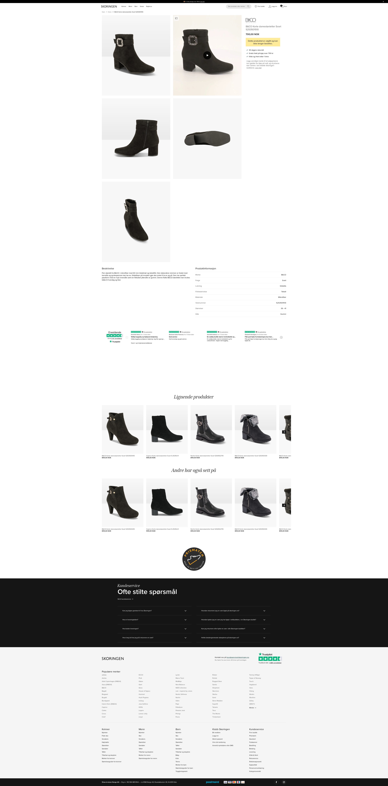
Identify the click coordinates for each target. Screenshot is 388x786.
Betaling (252, 749)
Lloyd (141, 717)
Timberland (216, 717)
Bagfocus (149, 6)
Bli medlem (216, 732)
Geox (140, 688)
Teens (178, 762)
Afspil (207, 55)
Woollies (252, 697)
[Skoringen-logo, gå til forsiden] (109, 6)
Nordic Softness (181, 694)
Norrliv (178, 697)
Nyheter (105, 732)
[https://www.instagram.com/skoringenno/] (284, 782)
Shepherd (215, 688)
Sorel (214, 697)
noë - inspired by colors (184, 691)
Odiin (177, 701)
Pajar (177, 704)
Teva (214, 710)
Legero (141, 710)
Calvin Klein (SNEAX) (109, 704)
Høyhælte (105, 742)
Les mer (202, 1)
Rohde (214, 678)
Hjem (103, 12)
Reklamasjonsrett (255, 762)
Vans (251, 688)
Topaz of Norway (255, 678)
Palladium (179, 707)
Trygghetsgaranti (181, 771)
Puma (178, 717)
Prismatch (252, 736)
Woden (251, 694)
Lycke (178, 675)
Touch (251, 681)
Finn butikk (253, 732)
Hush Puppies (143, 697)
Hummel (142, 694)
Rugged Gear (217, 681)
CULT (104, 717)
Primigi (178, 714)
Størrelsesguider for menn (148, 758)
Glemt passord (217, 739)
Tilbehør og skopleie (109, 755)
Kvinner (124, 6)
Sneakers (105, 739)
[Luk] (383, 1)
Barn (136, 6)
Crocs (104, 714)
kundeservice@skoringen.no (238, 657)
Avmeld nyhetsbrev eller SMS (222, 745)
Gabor (141, 681)
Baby (177, 755)
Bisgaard (105, 694)
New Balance (180, 685)
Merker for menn (144, 755)
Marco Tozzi (180, 678)
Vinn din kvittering (218, 742)
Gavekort (252, 739)
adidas (104, 675)
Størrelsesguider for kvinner (111, 762)
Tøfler (104, 752)
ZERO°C (252, 704)
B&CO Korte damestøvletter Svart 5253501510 (128, 12)
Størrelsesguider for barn (184, 768)
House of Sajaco (144, 691)
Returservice (253, 758)
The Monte (216, 714)
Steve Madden (217, 701)
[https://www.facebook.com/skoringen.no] (276, 782)
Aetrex (104, 678)
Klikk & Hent (253, 755)
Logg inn (215, 736)
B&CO (104, 688)
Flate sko (105, 736)
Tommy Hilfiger (254, 675)
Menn (130, 6)
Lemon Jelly (143, 714)
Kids (177, 758)
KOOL (141, 707)
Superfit (215, 704)
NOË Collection (181, 688)
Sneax (142, 6)
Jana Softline (143, 704)
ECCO (141, 675)
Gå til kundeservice (124, 599)
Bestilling (252, 745)
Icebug (141, 701)
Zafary (251, 701)
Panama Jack (180, 710)
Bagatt (104, 691)
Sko (140, 736)
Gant (140, 685)
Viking (251, 691)
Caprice (104, 707)
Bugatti (104, 697)
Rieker (214, 675)
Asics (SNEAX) (107, 685)
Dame (110, 12)
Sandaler (105, 749)
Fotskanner (253, 742)
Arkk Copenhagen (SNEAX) (111, 681)
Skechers (215, 691)
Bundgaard (106, 701)
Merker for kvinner (108, 758)
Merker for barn (181, 765)
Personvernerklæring (256, 768)
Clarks (104, 710)
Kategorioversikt (255, 771)
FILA (140, 678)
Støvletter (105, 745)
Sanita (214, 685)
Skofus (214, 694)
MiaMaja (178, 681)
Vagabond (252, 685)
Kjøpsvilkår (253, 765)
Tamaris (215, 707)
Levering (252, 752)
